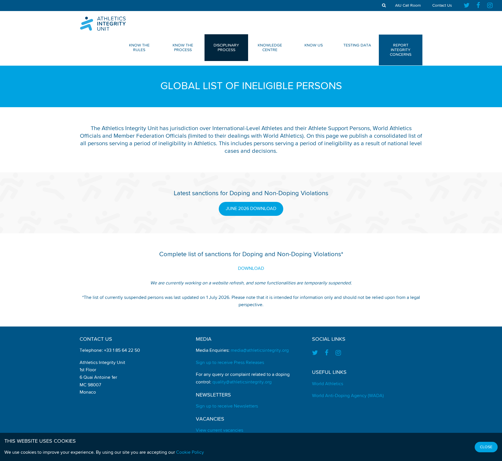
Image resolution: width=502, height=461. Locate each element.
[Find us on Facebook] (478, 5)
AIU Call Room (408, 5)
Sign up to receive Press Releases (230, 362)
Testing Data (357, 45)
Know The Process (183, 47)
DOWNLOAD (251, 268)
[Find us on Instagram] (490, 5)
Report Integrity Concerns (400, 50)
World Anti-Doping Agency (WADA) (348, 396)
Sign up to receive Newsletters (227, 406)
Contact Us (442, 5)
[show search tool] (384, 5)
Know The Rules (139, 47)
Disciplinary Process (226, 47)
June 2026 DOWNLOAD (251, 209)
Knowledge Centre (270, 47)
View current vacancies (219, 430)
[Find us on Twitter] (468, 5)
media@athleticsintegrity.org (260, 350)
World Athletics (327, 384)
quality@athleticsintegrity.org (242, 382)
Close (486, 447)
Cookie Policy (190, 452)
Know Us (313, 45)
